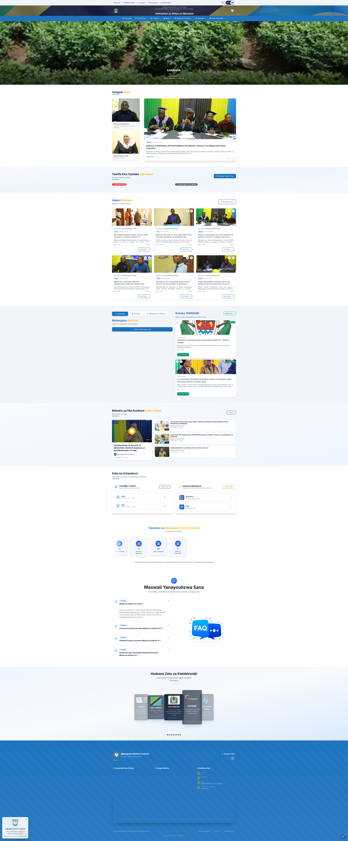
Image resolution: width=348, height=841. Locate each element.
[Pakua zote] (164, 497)
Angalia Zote (229, 313)
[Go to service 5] (174, 734)
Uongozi (142, 2)
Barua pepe (153, 2)
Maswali (117, 2)
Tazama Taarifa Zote (226, 176)
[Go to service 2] (169, 734)
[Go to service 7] (178, 734)
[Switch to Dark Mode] (223, 3)
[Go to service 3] (171, 734)
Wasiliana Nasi (166, 2)
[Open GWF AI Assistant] (343, 836)
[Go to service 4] (173, 734)
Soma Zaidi (151, 156)
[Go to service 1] (167, 734)
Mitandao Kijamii (130, 2)
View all (231, 412)
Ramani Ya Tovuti (229, 831)
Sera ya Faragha (204, 831)
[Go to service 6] (176, 734)
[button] (142, 609)
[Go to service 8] (180, 734)
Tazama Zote (165, 487)
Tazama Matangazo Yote (142, 329)
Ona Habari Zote (227, 202)
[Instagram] (233, 758)
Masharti (217, 831)
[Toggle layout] (26, 819)
